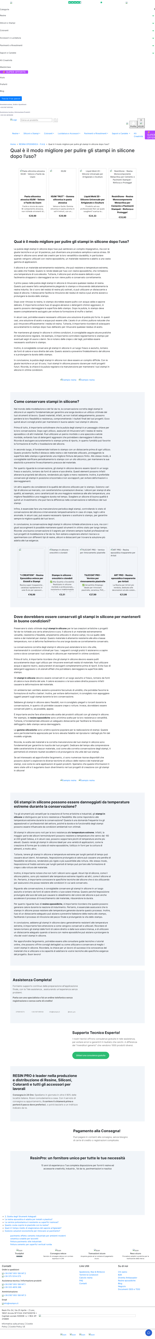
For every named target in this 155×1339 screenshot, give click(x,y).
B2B (120, 1275)
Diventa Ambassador (127, 1277)
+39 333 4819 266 (12, 1287)
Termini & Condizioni (88, 1275)
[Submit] (55, 120)
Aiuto (2, 77)
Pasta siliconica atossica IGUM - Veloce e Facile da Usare (32, 199)
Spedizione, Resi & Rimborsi (92, 1272)
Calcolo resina (85, 1277)
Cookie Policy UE (17, 1326)
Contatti (83, 1283)
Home (13, 144)
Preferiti (3, 84)
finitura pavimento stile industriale (25, 1241)
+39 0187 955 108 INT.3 (15, 1295)
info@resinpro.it (11, 1303)
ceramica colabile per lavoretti (24, 1238)
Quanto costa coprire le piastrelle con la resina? (27, 1225)
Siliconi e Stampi (7, 23)
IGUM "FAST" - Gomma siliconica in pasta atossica (62, 199)
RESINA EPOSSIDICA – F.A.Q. (32, 144)
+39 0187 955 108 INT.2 (15, 1273)
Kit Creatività (138, 135)
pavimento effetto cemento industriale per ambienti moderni (38, 1235)
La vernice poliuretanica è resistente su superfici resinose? (31, 1222)
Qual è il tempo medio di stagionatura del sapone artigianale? (33, 1228)
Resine (3, 15)
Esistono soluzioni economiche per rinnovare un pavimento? (32, 1231)
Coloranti (4, 30)
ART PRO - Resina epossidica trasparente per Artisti (123, 578)
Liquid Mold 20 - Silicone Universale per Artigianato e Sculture (92, 199)
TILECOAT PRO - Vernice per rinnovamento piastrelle (92, 578)
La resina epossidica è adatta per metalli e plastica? (28, 1219)
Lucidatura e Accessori (68, 133)
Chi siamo (122, 1272)
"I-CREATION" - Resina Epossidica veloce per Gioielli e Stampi (31, 578)
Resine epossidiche (127, 1280)
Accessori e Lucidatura (10, 38)
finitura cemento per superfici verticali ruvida (31, 1244)
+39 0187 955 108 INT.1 (15, 1284)
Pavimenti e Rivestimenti (11, 45)
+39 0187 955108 (6, 107)
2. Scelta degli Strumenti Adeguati (20, 1216)
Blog (2, 91)
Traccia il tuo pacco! (136, 2)
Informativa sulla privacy (13, 1323)
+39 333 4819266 (6, 115)
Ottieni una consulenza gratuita (90, 1055)
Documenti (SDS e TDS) (129, 1289)
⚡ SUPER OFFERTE (14, 72)
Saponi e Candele (8, 53)
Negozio (122, 1286)
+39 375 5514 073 (12, 1276)
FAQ (81, 1280)
